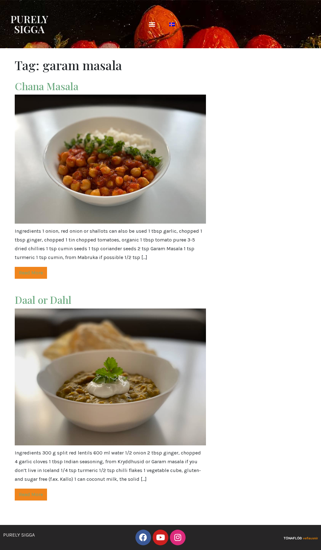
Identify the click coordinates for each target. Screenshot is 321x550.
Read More (31, 273)
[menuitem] (172, 24)
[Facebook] (143, 537)
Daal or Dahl (44, 299)
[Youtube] (160, 537)
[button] (152, 24)
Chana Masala (46, 86)
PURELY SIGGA (29, 24)
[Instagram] (178, 537)
